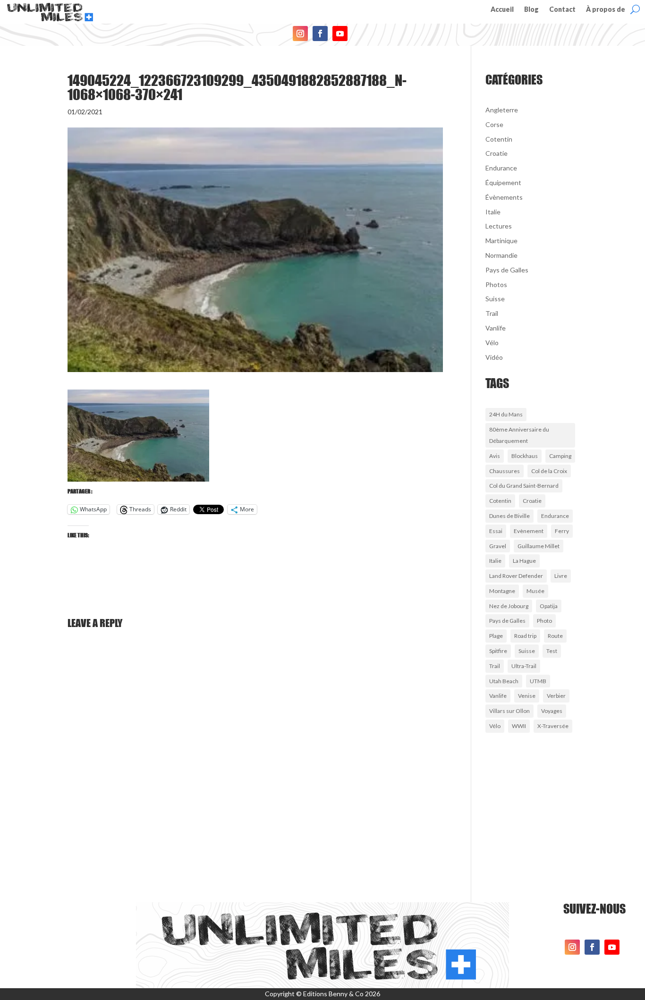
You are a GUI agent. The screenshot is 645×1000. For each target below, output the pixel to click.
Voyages (551, 710)
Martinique (501, 241)
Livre (560, 575)
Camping (560, 455)
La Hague (524, 560)
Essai (495, 530)
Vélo (492, 343)
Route (555, 635)
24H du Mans (506, 414)
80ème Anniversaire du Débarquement (519, 435)
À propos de (605, 9)
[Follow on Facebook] (320, 33)
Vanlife (495, 328)
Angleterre (501, 110)
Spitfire (498, 650)
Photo (544, 620)
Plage (496, 635)
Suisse (495, 299)
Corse (494, 124)
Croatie (496, 153)
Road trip (525, 635)
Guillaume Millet (539, 546)
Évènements (504, 197)
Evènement (528, 530)
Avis (494, 455)
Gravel (497, 546)
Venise (526, 695)
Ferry (562, 530)
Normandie (501, 255)
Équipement (503, 182)
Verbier (556, 695)
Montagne (502, 590)
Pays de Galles (506, 270)
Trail (491, 313)
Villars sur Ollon (509, 710)
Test (551, 650)
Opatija (549, 606)
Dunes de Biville (509, 515)
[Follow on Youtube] (340, 33)
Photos (496, 284)
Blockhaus (524, 455)
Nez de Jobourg (508, 606)
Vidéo (494, 357)
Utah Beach (503, 681)
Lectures (498, 226)
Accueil (502, 9)
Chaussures (504, 471)
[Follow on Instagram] (300, 33)
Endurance (501, 168)
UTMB (538, 681)
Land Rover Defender (516, 575)
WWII (519, 725)
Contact (562, 9)
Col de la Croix (549, 471)
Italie (493, 212)
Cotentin (498, 139)
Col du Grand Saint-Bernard (524, 485)
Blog (531, 9)
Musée (535, 590)
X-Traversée (553, 725)
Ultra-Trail (523, 665)
